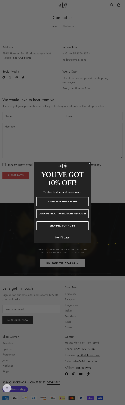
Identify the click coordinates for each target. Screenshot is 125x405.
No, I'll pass (62, 237)
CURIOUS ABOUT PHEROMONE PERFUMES (62, 213)
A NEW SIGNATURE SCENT (62, 201)
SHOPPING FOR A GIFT (62, 225)
